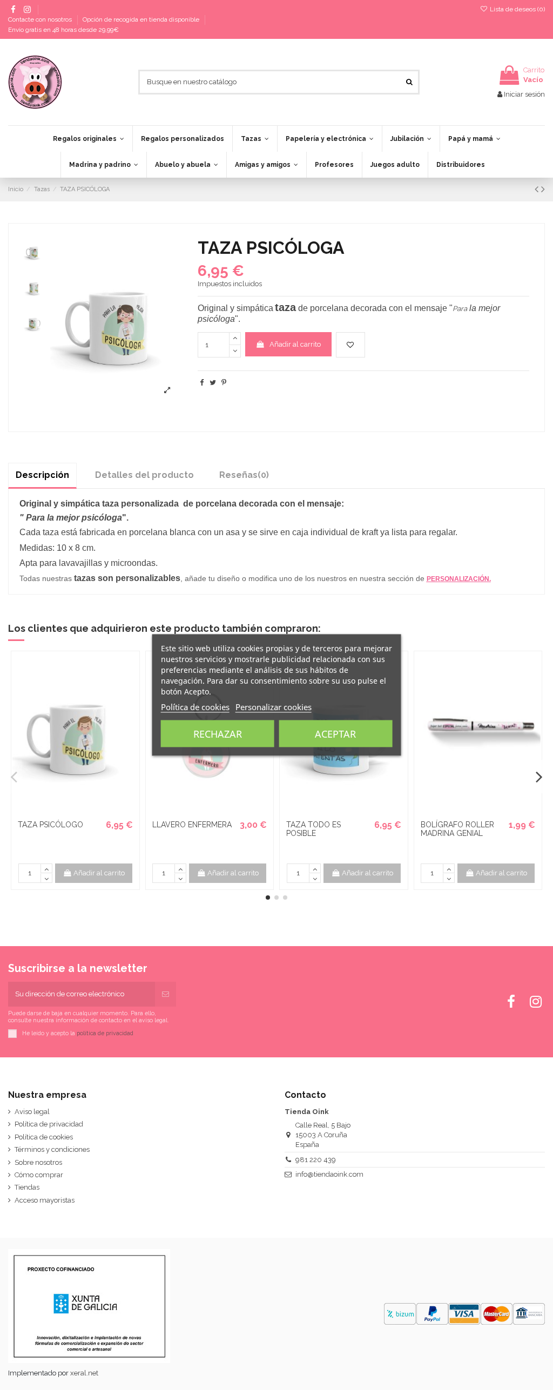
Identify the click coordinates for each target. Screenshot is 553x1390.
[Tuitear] (213, 383)
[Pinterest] (223, 383)
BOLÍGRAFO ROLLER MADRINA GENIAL (457, 829)
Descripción (42, 475)
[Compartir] (202, 383)
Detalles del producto (144, 475)
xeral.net (84, 1373)
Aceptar (335, 733)
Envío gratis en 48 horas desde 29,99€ (63, 29)
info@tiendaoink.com (329, 1174)
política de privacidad (105, 1032)
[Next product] (543, 189)
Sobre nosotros (38, 1162)
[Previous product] (538, 189)
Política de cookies (44, 1137)
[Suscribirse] (165, 994)
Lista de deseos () (516, 9)
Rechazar (217, 733)
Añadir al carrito (295, 344)
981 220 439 (315, 1160)
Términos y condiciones (52, 1149)
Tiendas (27, 1187)
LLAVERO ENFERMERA (192, 824)
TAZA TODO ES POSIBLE (313, 829)
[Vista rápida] (82, 811)
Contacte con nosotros (40, 19)
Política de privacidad (49, 1124)
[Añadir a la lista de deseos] (350, 345)
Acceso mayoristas (45, 1200)
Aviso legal (32, 1112)
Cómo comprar (39, 1175)
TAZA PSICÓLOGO (50, 824)
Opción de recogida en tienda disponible (142, 19)
